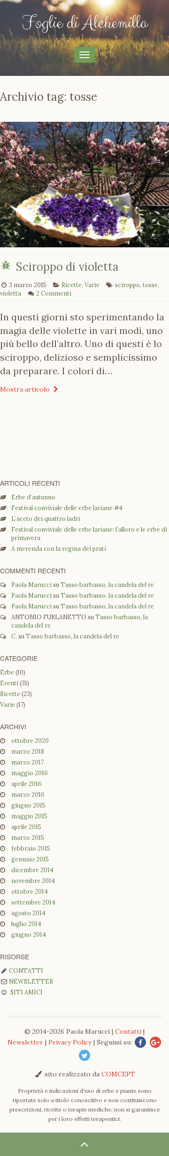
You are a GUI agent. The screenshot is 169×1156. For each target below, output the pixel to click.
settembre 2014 (33, 902)
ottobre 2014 (29, 891)
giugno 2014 (28, 934)
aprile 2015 (26, 826)
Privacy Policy (70, 1042)
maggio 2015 (29, 816)
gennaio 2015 (30, 859)
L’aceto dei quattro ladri (45, 518)
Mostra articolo (26, 389)
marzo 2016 (28, 794)
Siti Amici (25, 992)
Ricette (71, 285)
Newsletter (30, 981)
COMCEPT (118, 1074)
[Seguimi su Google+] (155, 1042)
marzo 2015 (27, 837)
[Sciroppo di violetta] (84, 242)
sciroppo (127, 285)
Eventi (9, 683)
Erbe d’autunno (33, 497)
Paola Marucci (31, 584)
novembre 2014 (33, 880)
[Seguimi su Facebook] (140, 1042)
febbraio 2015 (30, 848)
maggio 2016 (29, 773)
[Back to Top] (84, 1144)
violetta (10, 293)
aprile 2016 (26, 783)
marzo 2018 (27, 751)
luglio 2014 (26, 923)
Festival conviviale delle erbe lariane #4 (67, 507)
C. (14, 636)
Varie (92, 285)
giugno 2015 (28, 805)
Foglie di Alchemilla (84, 23)
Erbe (7, 672)
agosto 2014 (28, 913)
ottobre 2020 (30, 740)
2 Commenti (53, 293)
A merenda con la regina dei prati (58, 548)
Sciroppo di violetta (67, 266)
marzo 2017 (27, 762)
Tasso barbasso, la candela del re (107, 584)
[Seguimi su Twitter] (84, 1055)
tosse (150, 285)
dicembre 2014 (32, 870)
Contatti (25, 970)
